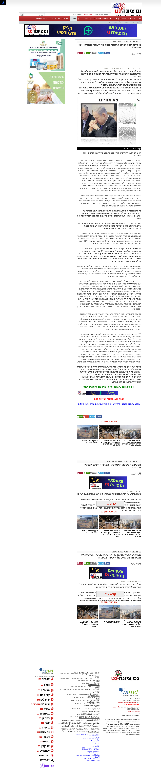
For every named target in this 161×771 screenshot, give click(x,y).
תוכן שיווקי (96, 697)
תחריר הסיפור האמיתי (92, 760)
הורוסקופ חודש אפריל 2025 (90, 748)
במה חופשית (112, 22)
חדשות (132, 18)
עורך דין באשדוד (94, 740)
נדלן (80, 18)
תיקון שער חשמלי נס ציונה (91, 739)
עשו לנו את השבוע (82, 689)
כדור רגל (96, 683)
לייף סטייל (88, 18)
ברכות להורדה (87, 724)
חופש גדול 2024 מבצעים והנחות (71, 728)
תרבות (66, 18)
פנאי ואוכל (96, 710)
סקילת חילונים (133, 491)
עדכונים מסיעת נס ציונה (91, 728)
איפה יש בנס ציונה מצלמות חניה (109, 399)
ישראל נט (96, 737)
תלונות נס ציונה (80, 703)
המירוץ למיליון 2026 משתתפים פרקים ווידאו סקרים (83, 731)
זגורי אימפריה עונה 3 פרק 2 (90, 758)
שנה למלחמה (94, 730)
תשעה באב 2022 (69, 725)
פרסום (97, 745)
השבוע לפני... (95, 694)
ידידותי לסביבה (93, 685)
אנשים (98, 18)
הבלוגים (96, 722)
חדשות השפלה (76, 674)
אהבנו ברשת (80, 721)
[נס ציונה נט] (125, 683)
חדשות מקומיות (88, 674)
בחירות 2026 (41, 18)
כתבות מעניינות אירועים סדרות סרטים (72, 727)
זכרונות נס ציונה (84, 694)
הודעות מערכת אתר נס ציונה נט (87, 725)
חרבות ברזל (117, 68)
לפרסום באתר (77, 15)
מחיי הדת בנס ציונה (84, 680)
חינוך (97, 678)
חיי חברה (107, 18)
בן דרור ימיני (126, 68)
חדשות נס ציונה (78, 722)
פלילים (97, 674)
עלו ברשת (74, 686)
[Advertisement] (108, 63)
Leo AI (97, 757)
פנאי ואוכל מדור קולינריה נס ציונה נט (85, 708)
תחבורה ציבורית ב (68, 730)
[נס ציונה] (126, 16)
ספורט (124, 18)
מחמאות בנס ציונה (93, 703)
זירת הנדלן (88, 722)
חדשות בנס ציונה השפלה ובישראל (86, 672)
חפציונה (96, 754)
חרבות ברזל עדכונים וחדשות (89, 718)
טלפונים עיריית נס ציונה (90, 711)
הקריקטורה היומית (82, 730)
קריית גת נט (95, 742)
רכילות (97, 686)
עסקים (89, 697)
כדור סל (89, 683)
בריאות (92, 678)
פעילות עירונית (82, 678)
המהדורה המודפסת (93, 721)
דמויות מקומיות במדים (67, 689)
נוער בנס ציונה (55, 18)
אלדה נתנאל (116, 707)
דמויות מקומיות (94, 689)
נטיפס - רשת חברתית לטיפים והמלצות (87, 734)
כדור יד (82, 683)
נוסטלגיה (96, 692)
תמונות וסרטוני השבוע (86, 686)
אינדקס (97, 707)
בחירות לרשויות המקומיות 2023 (87, 715)
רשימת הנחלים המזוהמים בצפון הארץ (87, 755)
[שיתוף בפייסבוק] (107, 54)
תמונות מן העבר (71, 694)
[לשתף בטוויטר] (100, 54)
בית (139, 18)
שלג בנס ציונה (94, 746)
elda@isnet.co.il (133, 711)
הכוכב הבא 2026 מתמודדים (90, 749)
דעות (74, 18)
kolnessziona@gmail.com (127, 703)
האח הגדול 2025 (94, 752)
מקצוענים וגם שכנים (77, 697)
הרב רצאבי (124, 491)
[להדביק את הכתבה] (86, 417)
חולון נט (96, 743)
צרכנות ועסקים (93, 696)
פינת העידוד (95, 719)
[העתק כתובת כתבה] (93, 54)
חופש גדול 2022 (75, 724)
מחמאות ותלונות (93, 702)
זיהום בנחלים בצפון (93, 751)
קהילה (116, 18)
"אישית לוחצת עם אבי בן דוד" (129, 22)
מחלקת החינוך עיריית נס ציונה (89, 713)
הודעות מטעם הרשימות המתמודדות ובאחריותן (84, 716)
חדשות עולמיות (92, 675)
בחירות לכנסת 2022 (92, 727)
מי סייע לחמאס (108, 68)
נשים (72, 721)
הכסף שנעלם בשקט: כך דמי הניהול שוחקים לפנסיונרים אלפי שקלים (109, 404)
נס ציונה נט (136, 42)
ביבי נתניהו (133, 68)
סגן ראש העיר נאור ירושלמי (129, 581)
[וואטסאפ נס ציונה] (97, 393)
